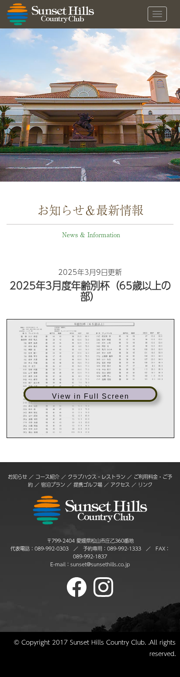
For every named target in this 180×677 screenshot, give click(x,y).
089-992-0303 (52, 548)
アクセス (120, 484)
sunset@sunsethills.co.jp (100, 564)
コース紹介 (47, 477)
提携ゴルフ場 (88, 484)
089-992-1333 (124, 548)
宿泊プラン (53, 484)
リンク (145, 484)
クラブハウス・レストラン (96, 477)
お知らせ (17, 477)
